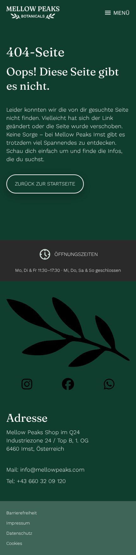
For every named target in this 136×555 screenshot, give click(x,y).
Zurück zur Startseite (45, 184)
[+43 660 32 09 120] (109, 384)
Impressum (18, 523)
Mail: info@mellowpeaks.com (45, 469)
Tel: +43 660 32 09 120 (36, 481)
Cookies (14, 543)
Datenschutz (19, 533)
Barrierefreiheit (21, 512)
